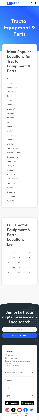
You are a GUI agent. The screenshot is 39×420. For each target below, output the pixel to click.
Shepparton (11, 192)
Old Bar (10, 170)
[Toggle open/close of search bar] (31, 3)
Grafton (10, 122)
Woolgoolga (11, 161)
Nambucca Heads (14, 153)
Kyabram (10, 200)
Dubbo (9, 105)
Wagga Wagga (12, 109)
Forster (10, 100)
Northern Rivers (13, 148)
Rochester (11, 196)
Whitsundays (12, 87)
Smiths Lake (11, 174)
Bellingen (10, 166)
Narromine (11, 183)
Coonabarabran (13, 157)
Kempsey (10, 113)
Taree (9, 96)
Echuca (10, 187)
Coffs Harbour (12, 91)
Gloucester (11, 139)
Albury (9, 126)
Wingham (11, 144)
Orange (10, 135)
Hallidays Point (12, 179)
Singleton (10, 131)
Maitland (10, 118)
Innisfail (10, 83)
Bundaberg (11, 78)
